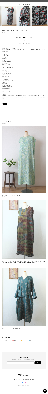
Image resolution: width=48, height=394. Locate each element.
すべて (6, 340)
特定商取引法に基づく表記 (26, 379)
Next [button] (46, 16)
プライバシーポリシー (17, 379)
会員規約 (33, 379)
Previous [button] (1, 16)
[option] (9, 16)
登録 (37, 362)
